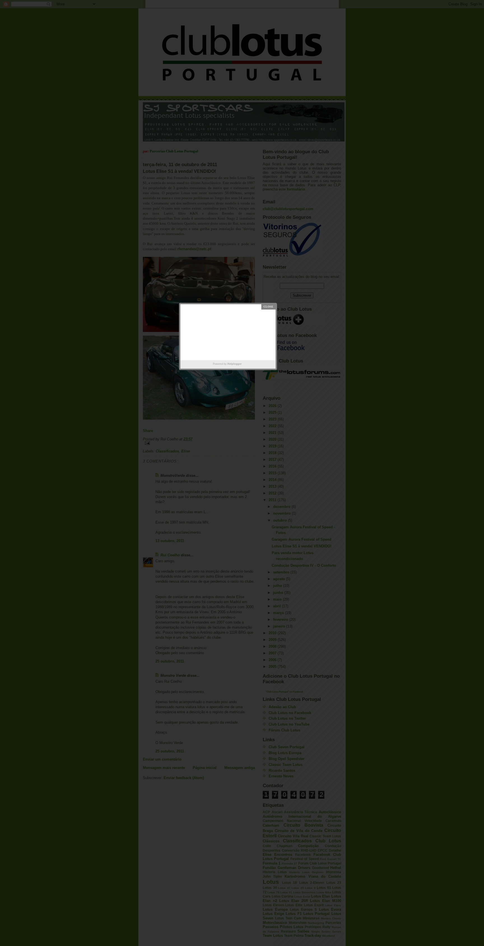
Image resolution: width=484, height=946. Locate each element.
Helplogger (234, 363)
